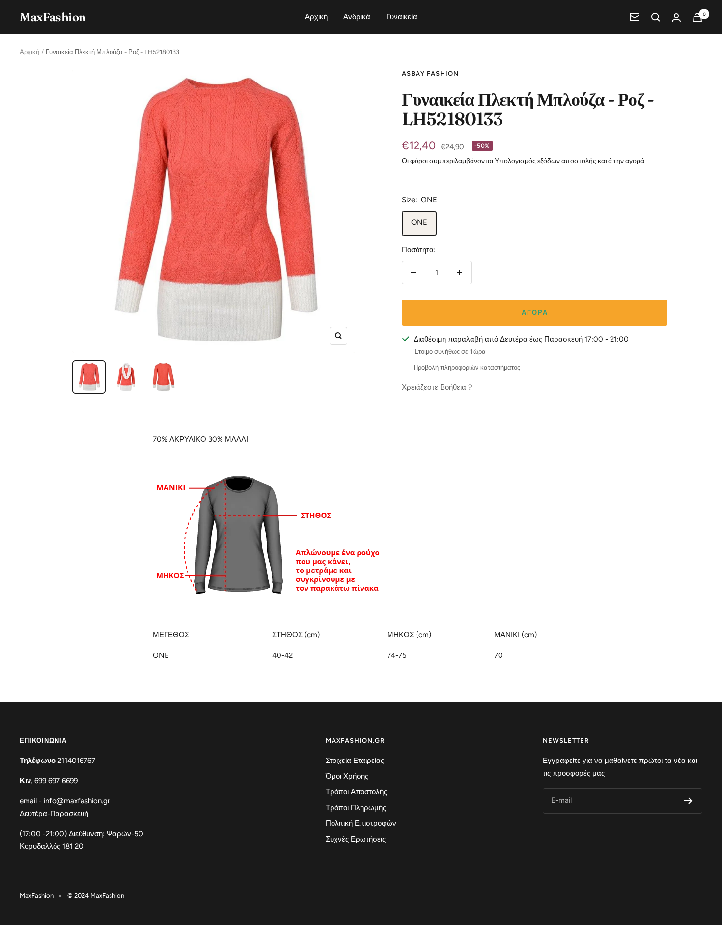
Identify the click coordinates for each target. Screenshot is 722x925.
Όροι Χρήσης (347, 776)
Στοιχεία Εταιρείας (355, 760)
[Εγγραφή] (688, 800)
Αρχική (316, 16)
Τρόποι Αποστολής (356, 792)
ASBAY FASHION (430, 73)
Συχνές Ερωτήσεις (356, 839)
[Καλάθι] (697, 17)
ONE (419, 222)
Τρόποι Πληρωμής (356, 807)
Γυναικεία (401, 16)
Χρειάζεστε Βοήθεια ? (437, 387)
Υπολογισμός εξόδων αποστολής (545, 161)
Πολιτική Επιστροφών (361, 823)
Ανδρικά (356, 16)
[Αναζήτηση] (655, 17)
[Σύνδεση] (676, 17)
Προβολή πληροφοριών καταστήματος (467, 367)
